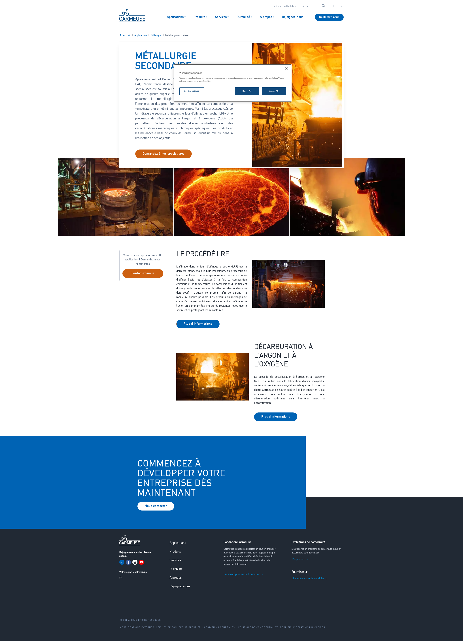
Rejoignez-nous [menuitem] (292, 17)
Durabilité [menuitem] (243, 17)
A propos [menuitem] (266, 17)
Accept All (274, 91)
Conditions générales (219, 627)
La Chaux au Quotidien (284, 6)
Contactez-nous (329, 17)
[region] (233, 83)
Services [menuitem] (221, 17)
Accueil (126, 35)
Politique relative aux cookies (303, 627)
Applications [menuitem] (175, 17)
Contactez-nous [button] (142, 273)
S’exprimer (298, 559)
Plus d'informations (198, 324)
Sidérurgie (156, 35)
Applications (140, 35)
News (304, 6)
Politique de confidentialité (258, 627)
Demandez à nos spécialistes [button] (163, 153)
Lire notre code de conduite (308, 578)
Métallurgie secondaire (176, 35)
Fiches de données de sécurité (179, 627)
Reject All (247, 91)
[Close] (286, 68)
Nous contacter (156, 506)
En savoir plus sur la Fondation (242, 574)
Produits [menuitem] (199, 17)
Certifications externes (137, 627)
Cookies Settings (191, 91)
